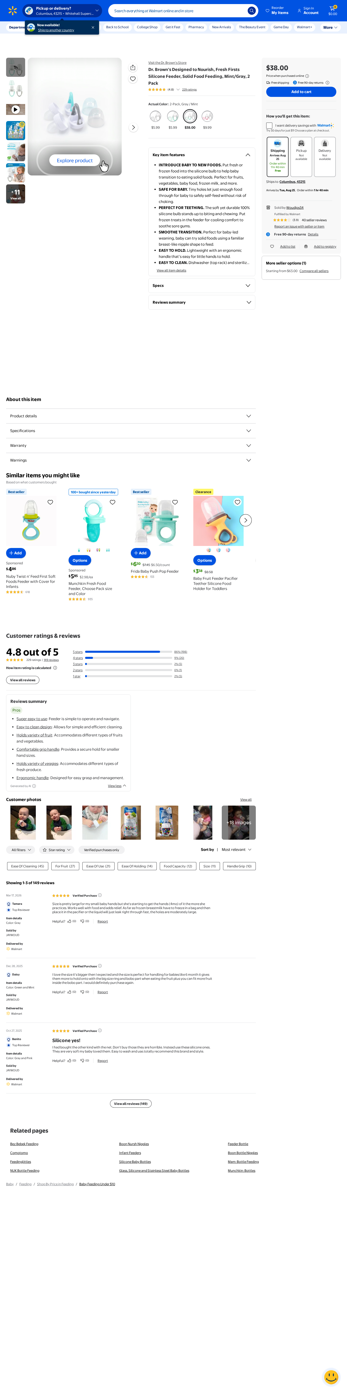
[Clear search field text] (240, 10)
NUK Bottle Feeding (24, 1170)
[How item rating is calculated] (55, 668)
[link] (239, 823)
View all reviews (22, 680)
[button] (277, 10)
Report (103, 921)
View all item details (171, 270)
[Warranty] (249, 445)
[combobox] (183, 10)
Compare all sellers (313, 271)
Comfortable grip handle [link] (38, 749)
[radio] (155, 119)
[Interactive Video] (15, 67)
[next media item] (133, 127)
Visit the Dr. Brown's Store (167, 63)
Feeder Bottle (238, 1144)
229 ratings (189, 89)
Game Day (281, 27)
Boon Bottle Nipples (243, 1153)
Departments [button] (19, 27)
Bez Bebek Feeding (24, 1144)
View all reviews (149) (131, 1104)
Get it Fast (173, 27)
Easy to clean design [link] (34, 726)
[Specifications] (249, 431)
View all (246, 799)
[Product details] (249, 416)
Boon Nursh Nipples (134, 1144)
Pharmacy (196, 27)
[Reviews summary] (178, 89)
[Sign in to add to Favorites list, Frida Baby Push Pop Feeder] (175, 502)
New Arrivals (221, 27)
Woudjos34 (295, 207)
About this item (23, 399)
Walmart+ (304, 27)
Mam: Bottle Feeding (243, 1162)
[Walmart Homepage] (12, 10)
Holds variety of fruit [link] (34, 735)
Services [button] (51, 27)
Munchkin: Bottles (241, 1170)
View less (114, 786)
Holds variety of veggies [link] (37, 763)
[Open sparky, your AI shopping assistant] (331, 1377)
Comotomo (19, 1153)
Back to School (117, 27)
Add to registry (325, 246)
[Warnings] (249, 460)
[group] (172, 89)
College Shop (147, 27)
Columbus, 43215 (292, 182)
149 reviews (51, 660)
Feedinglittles (20, 1162)
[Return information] (326, 83)
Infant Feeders (130, 1153)
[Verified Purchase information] (100, 895)
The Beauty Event (252, 27)
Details (313, 234)
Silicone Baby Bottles (135, 1162)
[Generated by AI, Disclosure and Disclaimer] (34, 786)
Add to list (287, 246)
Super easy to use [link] (32, 718)
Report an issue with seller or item (299, 226)
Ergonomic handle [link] (33, 777)
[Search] (252, 11)
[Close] (94, 27)
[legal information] (307, 76)
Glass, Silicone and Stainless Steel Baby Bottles (154, 1170)
